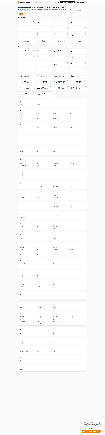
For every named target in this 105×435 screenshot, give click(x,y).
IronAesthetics (55, 206)
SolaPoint (38, 319)
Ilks (37, 206)
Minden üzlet (56, 2)
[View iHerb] (44, 28)
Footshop (55, 175)
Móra (71, 250)
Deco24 (21, 151)
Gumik (71, 186)
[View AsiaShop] (44, 57)
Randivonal (22, 305)
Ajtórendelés (22, 116)
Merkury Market (39, 250)
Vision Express (55, 342)
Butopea (71, 130)
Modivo (71, 247)
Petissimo (38, 284)
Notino (54, 266)
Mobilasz (54, 252)
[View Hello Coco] (78, 88)
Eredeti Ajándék (56, 161)
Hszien (71, 195)
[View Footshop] (61, 28)
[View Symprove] (44, 94)
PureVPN (54, 287)
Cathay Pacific (39, 141)
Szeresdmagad (56, 321)
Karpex (21, 228)
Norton (54, 265)
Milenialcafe (55, 249)
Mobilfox (54, 254)
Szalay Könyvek (56, 319)
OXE (37, 275)
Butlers (71, 129)
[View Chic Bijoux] (61, 63)
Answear (38, 118)
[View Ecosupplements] (61, 81)
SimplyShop (22, 321)
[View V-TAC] (61, 88)
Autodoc (71, 113)
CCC (54, 140)
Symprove (55, 317)
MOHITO (71, 249)
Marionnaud (22, 252)
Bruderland (55, 130)
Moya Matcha (72, 252)
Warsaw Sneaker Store (24, 351)
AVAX (70, 115)
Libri (54, 236)
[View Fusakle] (26, 57)
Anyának (54, 113)
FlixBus (38, 177)
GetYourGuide (39, 186)
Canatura (22, 141)
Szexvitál (71, 316)
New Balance (39, 265)
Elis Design (38, 161)
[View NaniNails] (26, 81)
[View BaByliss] (44, 63)
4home (21, 104)
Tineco (38, 333)
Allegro (38, 115)
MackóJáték (22, 247)
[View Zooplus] (78, 22)
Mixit (54, 250)
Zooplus (21, 369)
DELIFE (21, 152)
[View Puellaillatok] (26, 69)
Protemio (38, 287)
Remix (54, 305)
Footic (54, 174)
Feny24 (21, 175)
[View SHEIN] (26, 51)
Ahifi (21, 115)
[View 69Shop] (61, 75)
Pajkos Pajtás (22, 284)
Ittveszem (71, 206)
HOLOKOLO (55, 195)
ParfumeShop (22, 287)
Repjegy (54, 307)
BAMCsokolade (23, 129)
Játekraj (21, 215)
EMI (37, 163)
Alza (37, 116)
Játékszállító (22, 217)
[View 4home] (26, 22)
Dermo (38, 151)
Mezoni (38, 254)
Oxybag (54, 275)
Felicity (21, 174)
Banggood (22, 130)
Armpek (54, 115)
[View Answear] (61, 34)
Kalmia (21, 226)
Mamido (21, 249)
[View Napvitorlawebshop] (61, 57)
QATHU (21, 296)
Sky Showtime (39, 317)
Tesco (21, 333)
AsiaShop (55, 116)
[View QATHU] (61, 69)
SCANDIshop (22, 317)
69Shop (38, 104)
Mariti (21, 254)
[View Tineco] (26, 75)
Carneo (38, 140)
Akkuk (21, 118)
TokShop (55, 333)
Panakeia (21, 286)
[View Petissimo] (78, 28)
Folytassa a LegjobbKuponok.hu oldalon (91, 431)
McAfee (38, 249)
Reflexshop (39, 305)
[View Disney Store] (44, 34)
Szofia (71, 317)
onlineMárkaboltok (23, 275)
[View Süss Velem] (78, 34)
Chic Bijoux (55, 141)
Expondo (71, 161)
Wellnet (38, 351)
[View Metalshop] (26, 28)
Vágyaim (38, 342)
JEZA (37, 217)
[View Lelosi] (61, 22)
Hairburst (22, 195)
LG (37, 238)
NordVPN (55, 263)
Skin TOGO (39, 316)
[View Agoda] (44, 51)
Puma (54, 286)
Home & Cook (55, 197)
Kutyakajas (55, 228)
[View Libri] (78, 57)
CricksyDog (72, 141)
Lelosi (21, 238)
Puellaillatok (55, 284)
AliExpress (38, 113)
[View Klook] (26, 40)
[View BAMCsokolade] (44, 81)
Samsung (22, 316)
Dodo (54, 151)
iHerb (21, 206)
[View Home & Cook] (78, 81)
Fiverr (38, 174)
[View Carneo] (26, 94)
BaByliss (21, 127)
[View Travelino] (61, 51)
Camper (21, 140)
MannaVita (22, 250)
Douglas (54, 152)
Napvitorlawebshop (23, 266)
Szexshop (55, 323)
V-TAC (21, 342)
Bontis (38, 129)
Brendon (54, 129)
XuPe (21, 360)
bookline (38, 130)
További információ (88, 428)
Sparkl (38, 321)
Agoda (21, 113)
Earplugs (21, 161)
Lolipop (54, 238)
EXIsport (54, 165)
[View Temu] (78, 51)
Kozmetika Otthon (56, 226)
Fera (21, 177)
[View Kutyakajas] (44, 40)
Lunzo (71, 236)
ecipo (21, 163)
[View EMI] (44, 75)
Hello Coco (39, 197)
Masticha (38, 247)
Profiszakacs (39, 286)
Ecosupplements (23, 165)
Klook (38, 228)
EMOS (38, 165)
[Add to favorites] (33, 21)
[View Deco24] (26, 34)
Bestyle (38, 127)
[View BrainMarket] (44, 69)
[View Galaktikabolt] (26, 63)
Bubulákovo (72, 127)
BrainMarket (55, 127)
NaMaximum (22, 263)
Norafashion (39, 266)
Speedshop (39, 323)
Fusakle (54, 177)
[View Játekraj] (78, 75)
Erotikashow (55, 163)
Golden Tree (55, 186)
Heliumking (39, 195)
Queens (38, 296)
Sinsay (21, 323)
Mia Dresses (55, 247)
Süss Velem (55, 316)
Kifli (37, 226)
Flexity (38, 175)
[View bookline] (78, 40)
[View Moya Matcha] (78, 63)
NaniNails (21, 265)
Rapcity (21, 307)
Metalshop (39, 252)
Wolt (54, 351)
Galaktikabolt (22, 186)
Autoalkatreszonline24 (57, 118)
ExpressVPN (72, 163)
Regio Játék (39, 307)
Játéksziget (39, 215)
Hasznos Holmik (23, 197)
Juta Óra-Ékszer (56, 215)
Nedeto (38, 263)
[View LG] (26, 88)
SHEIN (21, 319)
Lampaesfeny (22, 236)
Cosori (71, 140)
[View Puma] (61, 40)
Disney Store (39, 152)
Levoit (38, 236)
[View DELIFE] (78, 69)
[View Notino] (44, 22)
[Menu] (87, 2)
